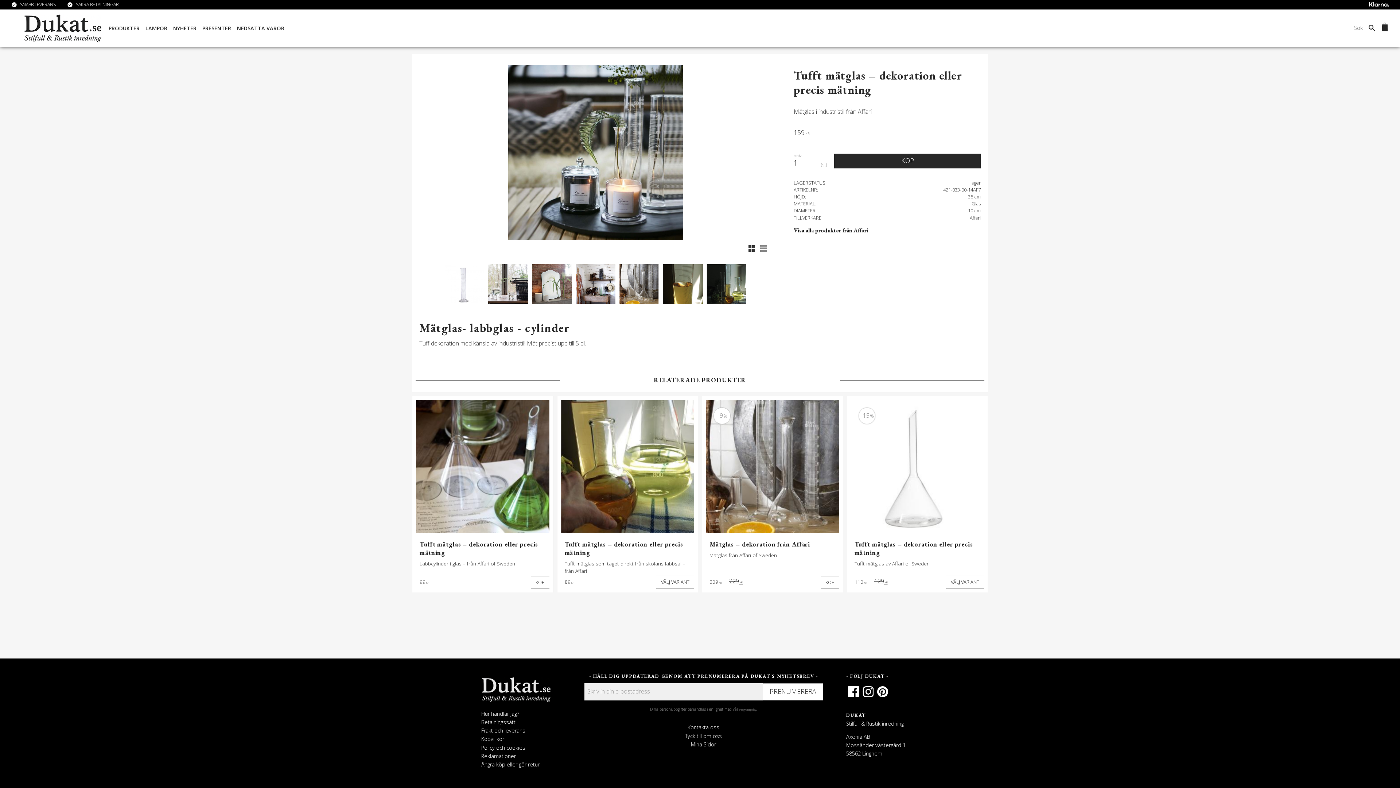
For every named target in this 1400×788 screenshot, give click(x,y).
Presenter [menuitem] (216, 28)
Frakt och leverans (503, 730)
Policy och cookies (503, 747)
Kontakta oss (703, 727)
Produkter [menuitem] (124, 28)
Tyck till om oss (703, 736)
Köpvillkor (492, 738)
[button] (752, 248)
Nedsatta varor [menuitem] (260, 28)
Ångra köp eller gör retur (510, 764)
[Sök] (1372, 27)
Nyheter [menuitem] (185, 28)
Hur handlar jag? (500, 713)
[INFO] (675, 582)
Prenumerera (793, 691)
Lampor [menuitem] (156, 28)
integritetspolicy (747, 709)
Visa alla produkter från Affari (831, 230)
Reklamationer (498, 756)
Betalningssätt (498, 722)
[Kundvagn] (1383, 28)
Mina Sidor (703, 744)
